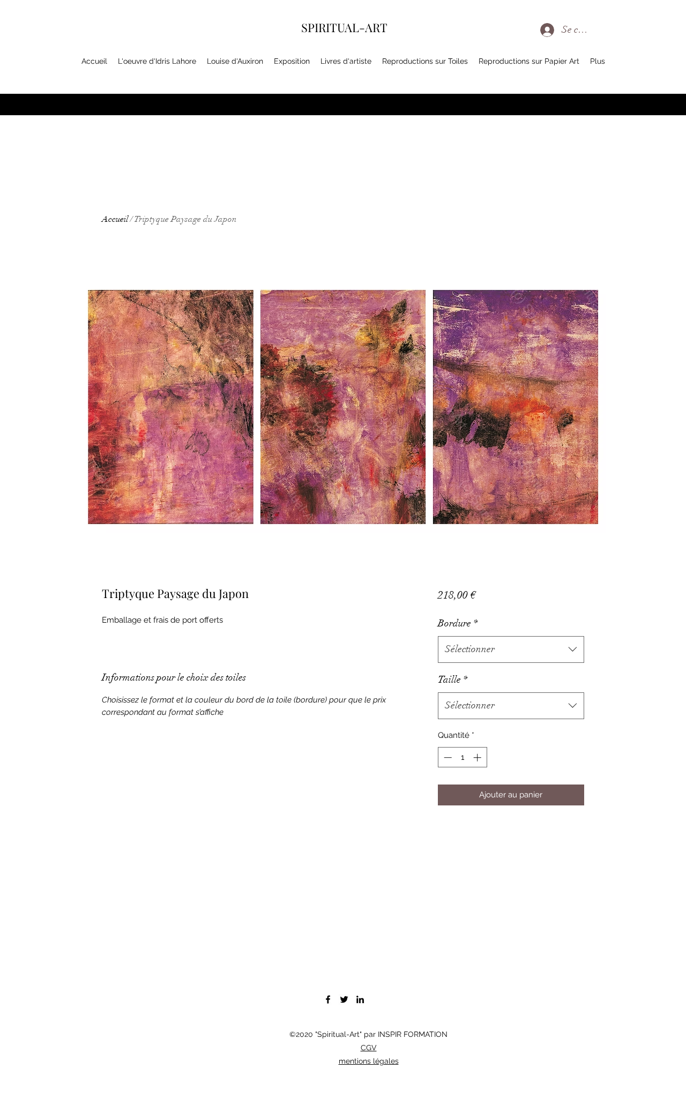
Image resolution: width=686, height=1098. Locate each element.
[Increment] (478, 757)
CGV (369, 1047)
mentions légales (369, 1061)
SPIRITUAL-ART (344, 27)
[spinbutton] (462, 757)
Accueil (115, 219)
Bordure (458, 623)
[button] (636, 63)
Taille (452, 679)
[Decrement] (446, 757)
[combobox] (511, 649)
